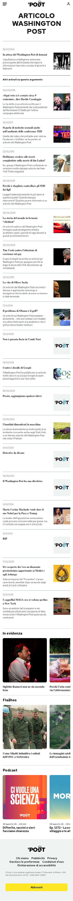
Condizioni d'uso (53, 862)
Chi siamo (22, 858)
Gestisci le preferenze (24, 862)
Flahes (10, 700)
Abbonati (37, 887)
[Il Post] (36, 4)
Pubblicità (38, 858)
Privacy (52, 858)
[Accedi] (68, 4)
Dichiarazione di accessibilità (36, 865)
